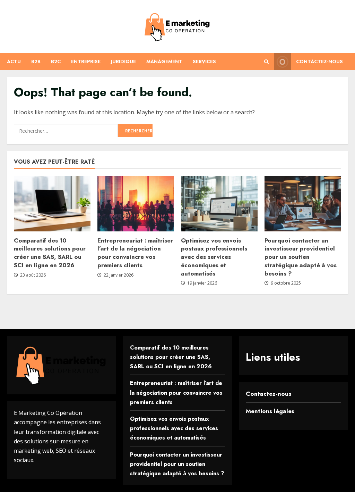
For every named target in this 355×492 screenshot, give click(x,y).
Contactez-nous (319, 61)
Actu (14, 61)
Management (164, 61)
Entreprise (86, 61)
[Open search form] (266, 61)
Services (204, 61)
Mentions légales (270, 411)
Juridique (123, 61)
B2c (56, 61)
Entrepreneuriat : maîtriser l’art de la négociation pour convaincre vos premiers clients (135, 252)
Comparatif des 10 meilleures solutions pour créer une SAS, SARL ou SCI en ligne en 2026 (50, 252)
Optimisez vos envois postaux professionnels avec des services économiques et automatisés (214, 257)
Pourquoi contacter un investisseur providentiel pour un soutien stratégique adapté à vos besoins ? (301, 257)
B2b (36, 61)
